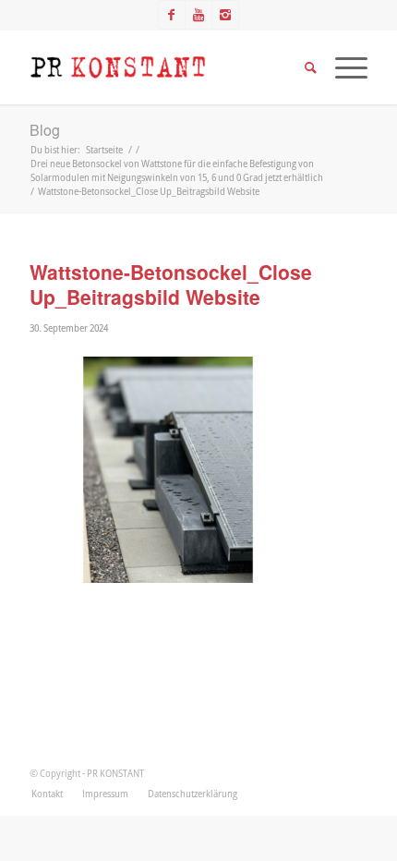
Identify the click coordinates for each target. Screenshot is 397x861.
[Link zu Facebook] (172, 15)
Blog (45, 129)
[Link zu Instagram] (225, 15)
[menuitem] (47, 793)
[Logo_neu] (164, 67)
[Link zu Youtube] (198, 15)
